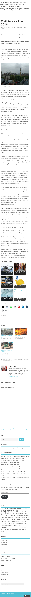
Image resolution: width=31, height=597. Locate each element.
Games (20, 515)
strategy (9, 360)
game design (14, 515)
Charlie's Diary (4, 540)
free (9, 515)
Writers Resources (19, 529)
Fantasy (25, 513)
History (26, 515)
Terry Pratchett (20, 525)
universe (18, 527)
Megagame (11, 517)
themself (4, 527)
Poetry (21, 521)
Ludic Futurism (4, 544)
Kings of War (4, 542)
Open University (16, 519)
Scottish (25, 523)
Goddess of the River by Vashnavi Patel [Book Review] (14, 471)
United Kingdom (12, 527)
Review (2, 523)
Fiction (4, 515)
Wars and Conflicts (7, 529)
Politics (25, 521)
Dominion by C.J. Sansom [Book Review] (11, 462)
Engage (18, 359)
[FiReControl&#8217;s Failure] (21, 331)
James (3, 27)
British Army (19, 511)
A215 (5, 509)
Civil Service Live (8, 359)
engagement (23, 359)
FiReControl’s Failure (20, 335)
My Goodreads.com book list (8, 546)
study (15, 525)
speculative (10, 525)
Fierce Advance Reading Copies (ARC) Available (13, 466)
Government (4, 360)
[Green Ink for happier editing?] (7, 345)
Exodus (20, 513)
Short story (4, 525)
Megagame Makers (19, 517)
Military (26, 517)
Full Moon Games (5, 556)
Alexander (17, 509)
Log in (2, 568)
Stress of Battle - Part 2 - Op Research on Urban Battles (15, 456)
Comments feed (5, 572)
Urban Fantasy (23, 527)
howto (2, 517)
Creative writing (11, 513)
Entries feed (4, 570)
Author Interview (24, 508)
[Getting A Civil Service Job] (7, 331)
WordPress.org (4, 574)
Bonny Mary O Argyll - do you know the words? (13, 458)
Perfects (17, 521)
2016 (3, 359)
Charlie (25, 511)
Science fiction (10, 523)
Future (27, 359)
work (12, 360)
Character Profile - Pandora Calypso (10, 464)
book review (7, 510)
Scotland (20, 523)
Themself (15, 13)
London (5, 517)
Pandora (13, 521)
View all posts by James (14, 376)
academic (10, 509)
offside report (5, 519)
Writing (4, 531)
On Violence (4, 548)
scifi (17, 523)
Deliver (14, 359)
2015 (2, 508)
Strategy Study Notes (6, 560)
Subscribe (4, 497)
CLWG (2, 513)
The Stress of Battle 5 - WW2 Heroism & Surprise (13, 460)
